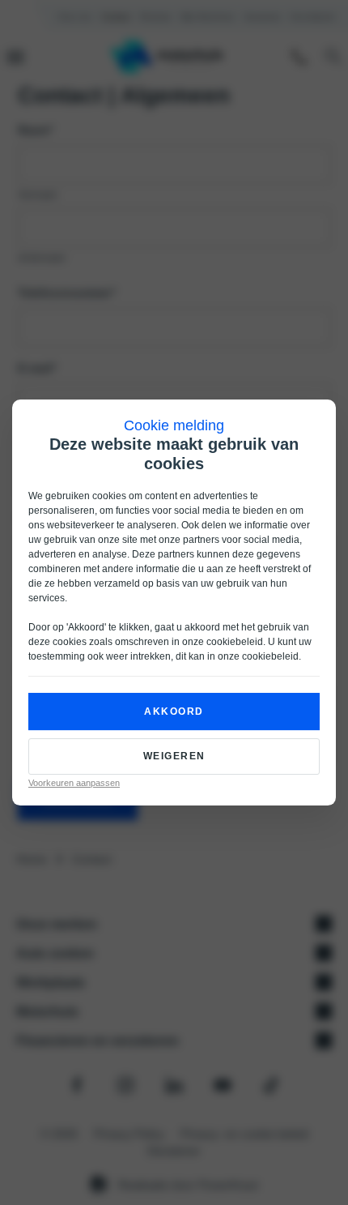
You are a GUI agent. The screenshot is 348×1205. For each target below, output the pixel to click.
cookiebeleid (234, 641)
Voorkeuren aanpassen (74, 783)
